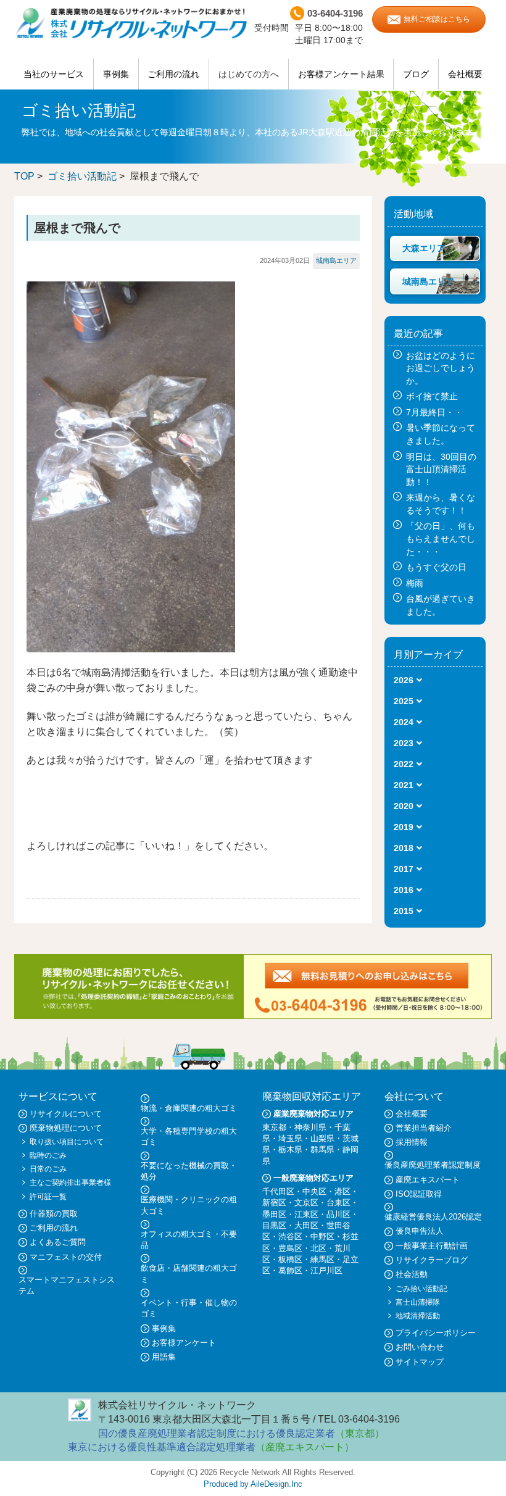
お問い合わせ (420, 1347)
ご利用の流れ (173, 74)
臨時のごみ (48, 1155)
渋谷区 (290, 1236)
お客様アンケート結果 (341, 74)
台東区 (338, 1202)
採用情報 (412, 1142)
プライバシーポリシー (436, 1332)
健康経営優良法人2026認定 (433, 1216)
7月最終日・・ (434, 412)
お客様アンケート (184, 1342)
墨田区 (274, 1214)
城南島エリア (336, 260)
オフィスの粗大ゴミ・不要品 (189, 1239)
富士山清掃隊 (418, 1302)
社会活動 (412, 1274)
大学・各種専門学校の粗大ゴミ (189, 1136)
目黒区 (274, 1225)
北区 (318, 1248)
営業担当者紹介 (424, 1127)
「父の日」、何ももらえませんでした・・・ (440, 538)
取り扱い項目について (67, 1141)
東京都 (274, 1127)
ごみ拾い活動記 (421, 1288)
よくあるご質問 (58, 1242)
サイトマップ (420, 1361)
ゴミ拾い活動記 (82, 176)
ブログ (416, 74)
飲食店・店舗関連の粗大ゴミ (189, 1273)
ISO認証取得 (419, 1194)
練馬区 (322, 1259)
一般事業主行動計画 (432, 1245)
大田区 (306, 1225)
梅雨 (414, 583)
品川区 (338, 1214)
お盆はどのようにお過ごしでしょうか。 (440, 368)
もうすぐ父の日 (436, 567)
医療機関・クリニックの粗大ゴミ (189, 1205)
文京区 (306, 1202)
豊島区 (290, 1248)
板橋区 (290, 1259)
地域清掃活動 (418, 1315)
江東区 (306, 1214)
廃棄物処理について (66, 1127)
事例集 (116, 74)
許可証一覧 (48, 1196)
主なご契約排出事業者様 (70, 1182)
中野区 (322, 1236)
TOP (24, 176)
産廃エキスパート (428, 1179)
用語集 (164, 1356)
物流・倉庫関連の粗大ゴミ (189, 1108)
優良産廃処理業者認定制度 (432, 1165)
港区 (342, 1191)
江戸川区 (326, 1270)
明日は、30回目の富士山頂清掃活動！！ (441, 469)
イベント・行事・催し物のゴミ (189, 1308)
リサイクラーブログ (432, 1260)
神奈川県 (310, 1127)
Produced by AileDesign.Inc (253, 1484)
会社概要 (465, 74)
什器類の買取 (54, 1213)
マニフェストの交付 (66, 1256)
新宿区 (274, 1202)
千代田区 (278, 1191)
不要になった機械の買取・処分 (189, 1171)
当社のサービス (53, 74)
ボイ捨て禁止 (432, 396)
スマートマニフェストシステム (67, 1285)
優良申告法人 (420, 1231)
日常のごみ (48, 1169)
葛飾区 (290, 1270)
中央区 (314, 1191)
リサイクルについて (66, 1113)
